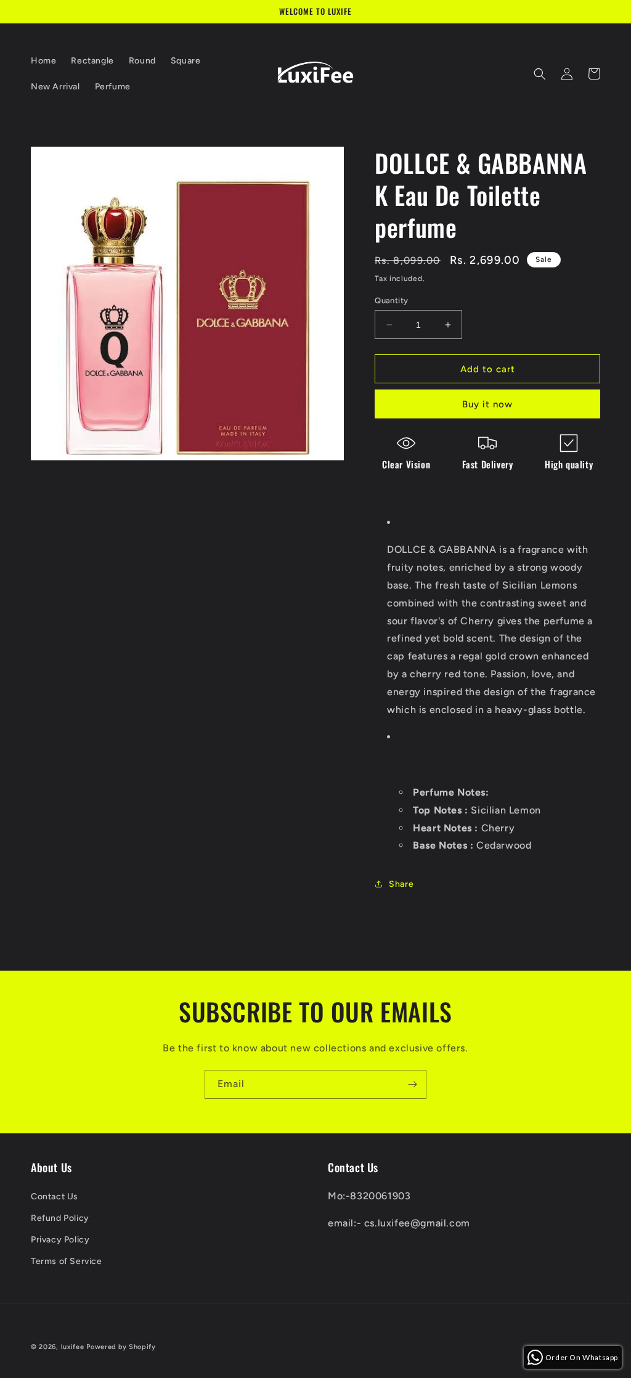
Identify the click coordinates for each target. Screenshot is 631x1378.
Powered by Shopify (121, 1347)
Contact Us (54, 1196)
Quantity (391, 300)
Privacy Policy (60, 1239)
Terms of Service (66, 1261)
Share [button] (401, 884)
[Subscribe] (412, 1084)
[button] (539, 74)
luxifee (72, 1347)
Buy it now (487, 404)
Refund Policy (60, 1218)
